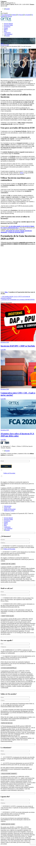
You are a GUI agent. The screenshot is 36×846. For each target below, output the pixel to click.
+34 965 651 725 (11, 1)
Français (21, 14)
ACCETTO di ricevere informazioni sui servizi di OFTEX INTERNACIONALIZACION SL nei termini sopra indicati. (17, 764)
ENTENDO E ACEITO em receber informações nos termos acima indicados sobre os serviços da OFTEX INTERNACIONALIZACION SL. (18, 814)
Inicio (2, 43)
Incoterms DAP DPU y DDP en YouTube (18, 346)
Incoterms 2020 (5, 45)
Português (7, 14)
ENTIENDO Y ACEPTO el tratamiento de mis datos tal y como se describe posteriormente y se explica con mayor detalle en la (17, 471)
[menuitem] (7, 9)
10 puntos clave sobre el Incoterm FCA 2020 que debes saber (17, 435)
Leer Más (3, 349)
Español (28, 14)
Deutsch (9, 16)
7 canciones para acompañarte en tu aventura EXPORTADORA (18, 299)
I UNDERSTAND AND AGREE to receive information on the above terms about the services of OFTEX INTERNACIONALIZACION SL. (17, 605)
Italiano (14, 14)
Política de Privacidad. (9, 473)
